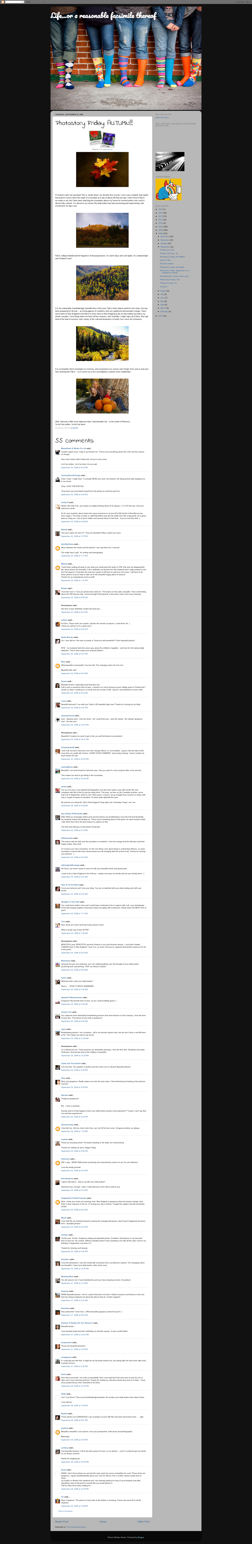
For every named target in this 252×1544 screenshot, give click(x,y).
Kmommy (65, 1308)
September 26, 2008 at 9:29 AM (74, 1004)
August (164, 291)
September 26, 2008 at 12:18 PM (75, 1056)
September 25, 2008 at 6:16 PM (74, 468)
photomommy (67, 1125)
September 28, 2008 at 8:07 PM (74, 1420)
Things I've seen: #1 (168, 283)
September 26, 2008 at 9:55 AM (74, 1021)
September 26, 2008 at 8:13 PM (74, 1190)
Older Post (144, 1521)
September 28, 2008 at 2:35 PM (74, 1406)
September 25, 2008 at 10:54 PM (75, 779)
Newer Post (61, 1521)
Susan (64, 681)
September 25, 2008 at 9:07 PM (74, 654)
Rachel (64, 1414)
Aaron (64, 978)
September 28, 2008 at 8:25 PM (74, 1440)
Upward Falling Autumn (71, 997)
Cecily (101, 149)
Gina (63, 1078)
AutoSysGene (67, 544)
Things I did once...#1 (169, 253)
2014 (160, 213)
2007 (160, 316)
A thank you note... (167, 250)
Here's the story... (163, 118)
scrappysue (66, 1357)
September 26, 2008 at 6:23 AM (74, 894)
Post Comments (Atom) (76, 1527)
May (163, 301)
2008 (160, 233)
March (163, 308)
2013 (160, 216)
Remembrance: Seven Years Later (174, 276)
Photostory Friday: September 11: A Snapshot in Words (174, 272)
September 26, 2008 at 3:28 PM (74, 1070)
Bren (63, 662)
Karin (63, 1374)
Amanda (65, 1291)
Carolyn (64, 1235)
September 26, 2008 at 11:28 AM (75, 1038)
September (165, 247)
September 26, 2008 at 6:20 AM (74, 857)
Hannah (64, 1095)
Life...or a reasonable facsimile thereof (103, 15)
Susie (63, 1470)
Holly (63, 1394)
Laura (63, 701)
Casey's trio (66, 1012)
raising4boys (67, 767)
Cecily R (65, 502)
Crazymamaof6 (67, 747)
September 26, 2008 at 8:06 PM (74, 1151)
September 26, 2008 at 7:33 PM (74, 1131)
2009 (160, 230)
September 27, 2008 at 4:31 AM (74, 1300)
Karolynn (65, 1259)
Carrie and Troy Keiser (71, 1063)
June (163, 298)
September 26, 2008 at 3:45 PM (74, 1087)
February (165, 311)
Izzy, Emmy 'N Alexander (72, 814)
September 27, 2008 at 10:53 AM (75, 1335)
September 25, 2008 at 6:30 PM (74, 495)
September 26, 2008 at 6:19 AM (74, 830)
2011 (160, 223)
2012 (160, 220)
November (165, 240)
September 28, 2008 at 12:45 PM (75, 1386)
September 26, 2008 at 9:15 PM (74, 1227)
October (164, 243)
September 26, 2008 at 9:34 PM (74, 1251)
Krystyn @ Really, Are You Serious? (77, 1323)
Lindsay (64, 1448)
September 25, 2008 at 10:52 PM (75, 759)
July (162, 294)
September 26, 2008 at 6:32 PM (74, 1117)
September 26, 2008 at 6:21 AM (74, 877)
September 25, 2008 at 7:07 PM (74, 536)
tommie (64, 1139)
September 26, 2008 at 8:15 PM (74, 1210)
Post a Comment (65, 1511)
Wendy (64, 564)
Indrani (64, 620)
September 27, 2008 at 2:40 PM (74, 1349)
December (165, 236)
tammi (64, 787)
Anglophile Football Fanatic (73, 1198)
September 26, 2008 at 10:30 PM (75, 1269)
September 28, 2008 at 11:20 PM (75, 1489)
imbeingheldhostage (70, 865)
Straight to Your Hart (70, 902)
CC (62, 1497)
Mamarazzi (65, 961)
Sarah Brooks (67, 637)
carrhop (64, 1428)
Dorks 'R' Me (165, 260)
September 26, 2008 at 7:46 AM (74, 933)
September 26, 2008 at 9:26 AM (74, 989)
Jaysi (63, 1029)
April (163, 305)
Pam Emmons (67, 1179)
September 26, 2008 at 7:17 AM (74, 914)
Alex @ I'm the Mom (70, 885)
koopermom (66, 1342)
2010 (160, 227)
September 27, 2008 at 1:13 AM (74, 1283)
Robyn (64, 588)
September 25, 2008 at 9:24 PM (74, 673)
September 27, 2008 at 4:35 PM (74, 1366)
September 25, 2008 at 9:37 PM (74, 708)
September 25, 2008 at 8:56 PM (74, 629)
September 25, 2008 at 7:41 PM (74, 580)
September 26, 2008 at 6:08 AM (74, 806)
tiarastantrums (67, 716)
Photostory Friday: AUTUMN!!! (172, 257)
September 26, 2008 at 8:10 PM (74, 1171)
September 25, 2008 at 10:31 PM (75, 725)
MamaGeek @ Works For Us (73, 448)
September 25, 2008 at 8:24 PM (74, 612)
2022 (160, 209)
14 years (163, 287)
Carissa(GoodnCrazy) (70, 475)
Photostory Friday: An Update (172, 267)
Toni (63, 922)
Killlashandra (67, 838)
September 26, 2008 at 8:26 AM (74, 953)
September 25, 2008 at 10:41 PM (75, 739)
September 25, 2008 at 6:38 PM (74, 522)
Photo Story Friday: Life (170, 280)
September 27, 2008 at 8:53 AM (74, 1315)
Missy (63, 1218)
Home (103, 1521)
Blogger (141, 1537)
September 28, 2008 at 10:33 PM (75, 1462)
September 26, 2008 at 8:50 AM (74, 970)
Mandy (64, 530)
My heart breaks (167, 264)
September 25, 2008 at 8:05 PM (74, 598)
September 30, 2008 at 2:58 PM (74, 1506)
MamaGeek (109, 149)
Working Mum (67, 1277)
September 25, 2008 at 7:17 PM (74, 556)
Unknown (65, 1159)
